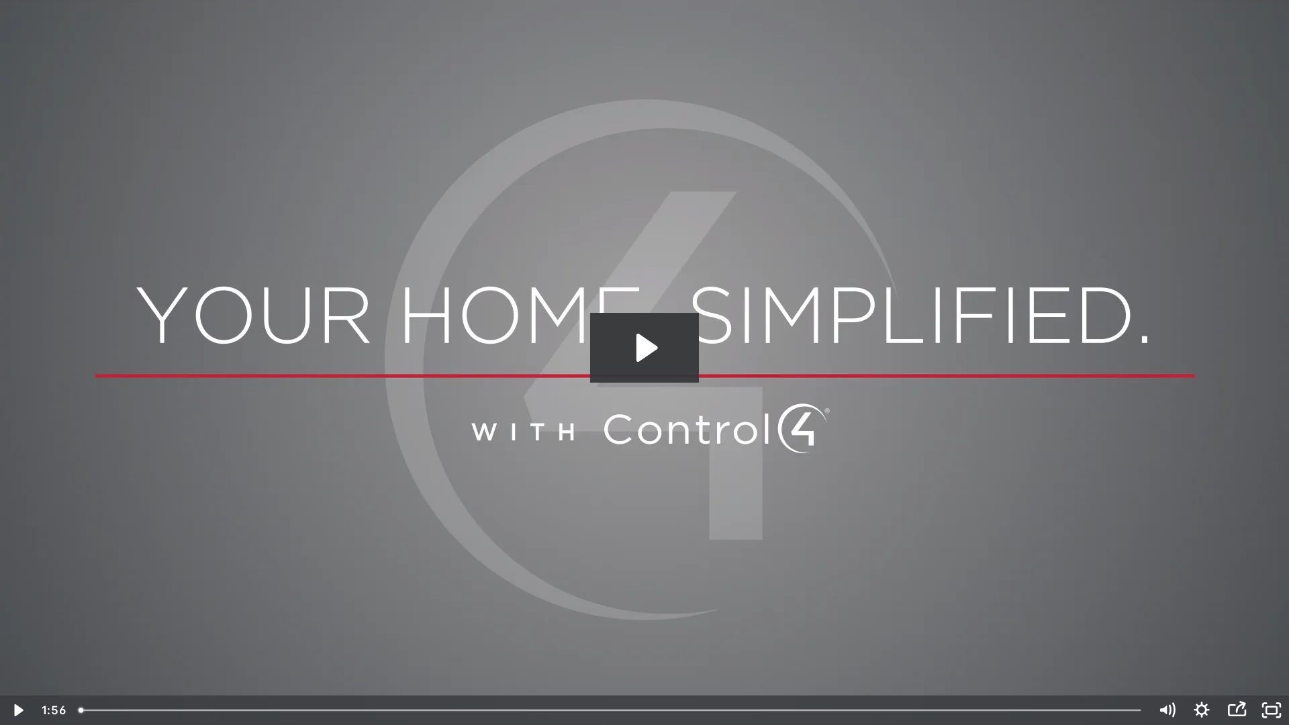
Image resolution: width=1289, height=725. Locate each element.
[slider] (611, 710)
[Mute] (1166, 710)
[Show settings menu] (1201, 710)
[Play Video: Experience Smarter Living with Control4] (645, 348)
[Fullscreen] (1271, 710)
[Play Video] (17, 710)
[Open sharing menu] (1236, 710)
